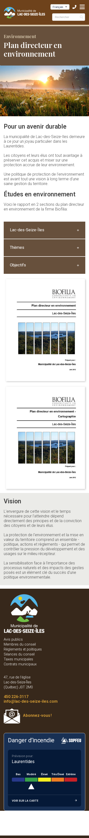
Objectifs (18, 265)
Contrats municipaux (20, 664)
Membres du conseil (20, 644)
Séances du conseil (19, 654)
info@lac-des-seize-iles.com (31, 701)
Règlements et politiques (23, 649)
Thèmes (17, 247)
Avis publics (13, 639)
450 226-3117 (16, 696)
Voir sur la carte (25, 800)
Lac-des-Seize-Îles (27, 230)
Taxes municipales (18, 659)
